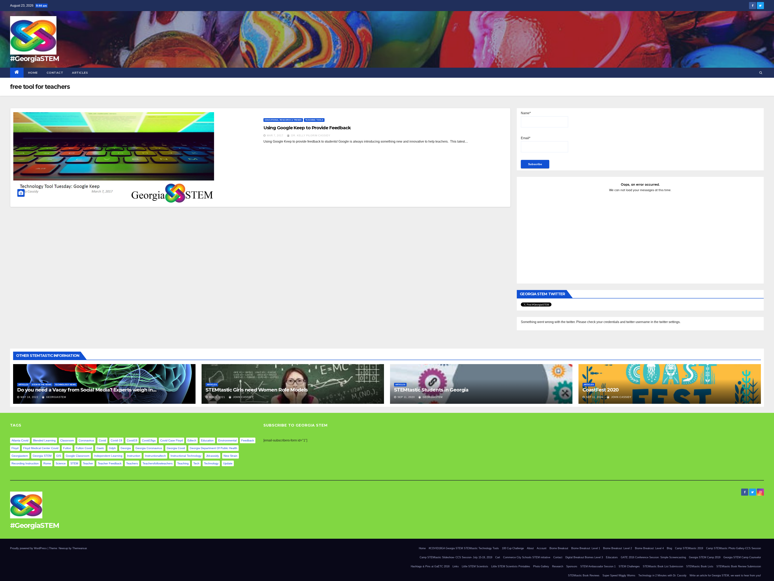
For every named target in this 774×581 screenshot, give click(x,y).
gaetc (100, 448)
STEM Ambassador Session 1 (598, 566)
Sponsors (571, 566)
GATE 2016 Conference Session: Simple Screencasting (653, 557)
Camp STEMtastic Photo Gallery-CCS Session (733, 548)
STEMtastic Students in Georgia (431, 390)
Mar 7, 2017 (275, 135)
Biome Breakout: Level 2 (617, 548)
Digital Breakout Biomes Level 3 (584, 557)
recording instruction (25, 463)
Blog (669, 548)
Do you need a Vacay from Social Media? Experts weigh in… (86, 390)
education (207, 440)
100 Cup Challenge (513, 548)
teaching (183, 463)
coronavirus (86, 440)
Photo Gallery (541, 566)
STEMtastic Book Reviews (583, 575)
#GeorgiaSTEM (34, 58)
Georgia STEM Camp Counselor (742, 557)
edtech (191, 440)
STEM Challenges (629, 566)
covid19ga (149, 440)
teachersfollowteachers (158, 463)
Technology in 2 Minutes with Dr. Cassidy (662, 575)
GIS (58, 455)
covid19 (132, 440)
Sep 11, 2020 (406, 397)
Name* (526, 113)
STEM (74, 463)
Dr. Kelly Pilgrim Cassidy (310, 135)
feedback (247, 440)
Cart (497, 557)
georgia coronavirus (148, 448)
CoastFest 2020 (601, 390)
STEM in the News (41, 384)
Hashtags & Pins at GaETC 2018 (430, 566)
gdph (112, 448)
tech (196, 463)
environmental (227, 440)
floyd (15, 448)
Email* (525, 138)
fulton (67, 448)
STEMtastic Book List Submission (663, 566)
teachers (132, 463)
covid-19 (116, 440)
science (61, 463)
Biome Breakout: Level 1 (585, 548)
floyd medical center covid (40, 448)
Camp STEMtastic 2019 (689, 548)
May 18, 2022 (29, 397)
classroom (67, 440)
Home (33, 73)
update (227, 463)
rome (47, 463)
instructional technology (186, 455)
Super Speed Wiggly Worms (618, 575)
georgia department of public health (213, 448)
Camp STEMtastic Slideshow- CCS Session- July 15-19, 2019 (456, 557)
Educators (612, 557)
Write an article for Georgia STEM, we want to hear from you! (725, 575)
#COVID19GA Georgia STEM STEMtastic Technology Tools (464, 548)
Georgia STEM (42, 455)
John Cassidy (242, 397)
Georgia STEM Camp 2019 (704, 557)
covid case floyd (171, 440)
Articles (80, 73)
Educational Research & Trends (283, 120)
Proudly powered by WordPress (29, 548)
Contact (55, 73)
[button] (760, 72)
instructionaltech (155, 455)
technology (211, 463)
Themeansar (79, 548)
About (530, 548)
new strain (230, 455)
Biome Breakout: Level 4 (649, 548)
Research (557, 566)
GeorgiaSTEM (55, 397)
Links (456, 566)
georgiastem (19, 455)
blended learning (44, 440)
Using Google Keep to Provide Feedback (307, 127)
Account (541, 548)
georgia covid (176, 448)
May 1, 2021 (217, 397)
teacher (88, 463)
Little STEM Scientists (475, 566)
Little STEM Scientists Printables (510, 566)
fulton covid (84, 448)
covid (102, 440)
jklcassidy (212, 455)
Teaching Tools (314, 120)
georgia (126, 448)
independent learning (108, 455)
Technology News (65, 384)
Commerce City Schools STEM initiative (526, 557)
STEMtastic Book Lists (699, 566)
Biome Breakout (558, 548)
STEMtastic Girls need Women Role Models (257, 390)
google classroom (77, 455)
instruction (133, 455)
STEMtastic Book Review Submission (738, 566)
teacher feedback (110, 463)
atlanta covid (19, 440)
